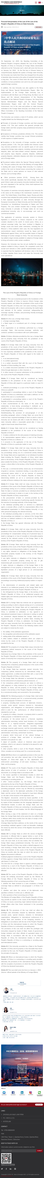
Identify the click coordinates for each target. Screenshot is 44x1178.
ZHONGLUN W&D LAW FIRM (12, 1114)
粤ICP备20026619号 (7, 1176)
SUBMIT (39, 1150)
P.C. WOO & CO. (8, 1118)
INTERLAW (6, 1121)
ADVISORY (39, 1104)
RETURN (38, 27)
